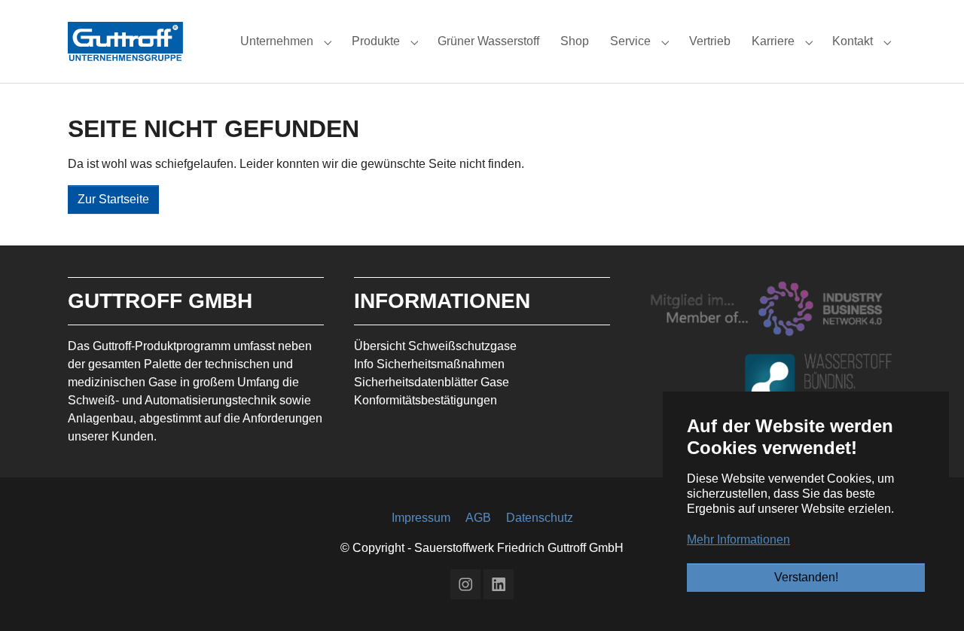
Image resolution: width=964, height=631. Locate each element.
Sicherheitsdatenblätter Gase (431, 382)
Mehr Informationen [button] (738, 539)
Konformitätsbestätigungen (425, 400)
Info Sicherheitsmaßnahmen (429, 364)
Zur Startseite (113, 199)
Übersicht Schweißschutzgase (435, 346)
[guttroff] (125, 41)
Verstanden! (806, 577)
